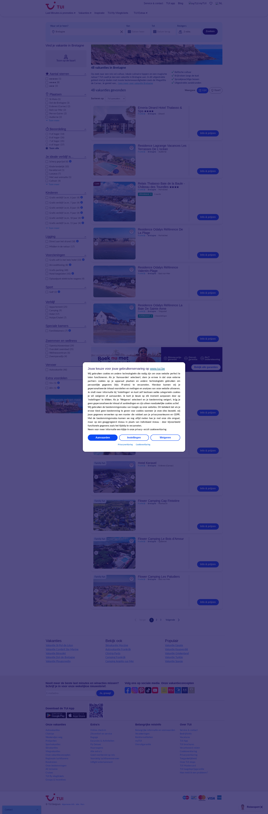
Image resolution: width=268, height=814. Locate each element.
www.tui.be (157, 368)
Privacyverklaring (125, 445)
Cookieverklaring (143, 445)
